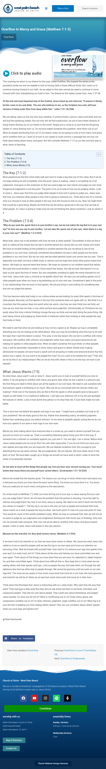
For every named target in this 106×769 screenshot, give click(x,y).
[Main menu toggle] (46, 8)
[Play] (23, 73)
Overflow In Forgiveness (72, 658)
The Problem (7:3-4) (16, 162)
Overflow (33, 650)
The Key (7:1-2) (14, 158)
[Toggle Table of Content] (97, 154)
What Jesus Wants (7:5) (18, 165)
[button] (63, 8)
